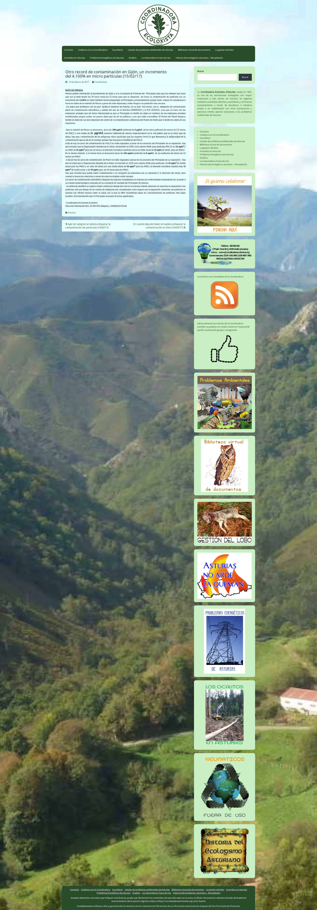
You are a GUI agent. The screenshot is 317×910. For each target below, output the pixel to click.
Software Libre (100, 906)
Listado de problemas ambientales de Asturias (150, 49)
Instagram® (231, 330)
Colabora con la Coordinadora (92, 49)
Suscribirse (117, 49)
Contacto (68, 49)
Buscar (200, 71)
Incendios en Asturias (74, 57)
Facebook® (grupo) (214, 330)
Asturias (72, 212)
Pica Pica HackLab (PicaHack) (225, 906)
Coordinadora (100, 82)
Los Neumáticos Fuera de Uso (156, 57)
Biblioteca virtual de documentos (194, 49)
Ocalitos (133, 57)
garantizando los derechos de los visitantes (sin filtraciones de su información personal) (152, 906)
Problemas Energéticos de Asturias (107, 57)
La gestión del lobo (224, 49)
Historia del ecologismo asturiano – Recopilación (199, 57)
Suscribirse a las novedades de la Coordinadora (220, 276)
